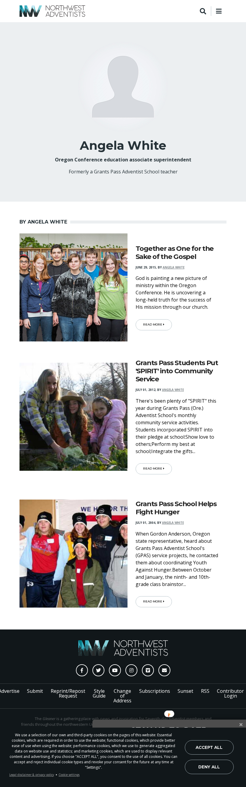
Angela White (173, 267)
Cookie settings (69, 775)
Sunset (185, 691)
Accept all (209, 747)
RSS (205, 691)
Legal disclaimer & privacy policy (31, 775)
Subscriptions (154, 691)
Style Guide (99, 693)
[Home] (52, 11)
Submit (35, 691)
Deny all (209, 766)
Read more (153, 324)
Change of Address (122, 696)
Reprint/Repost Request (68, 693)
